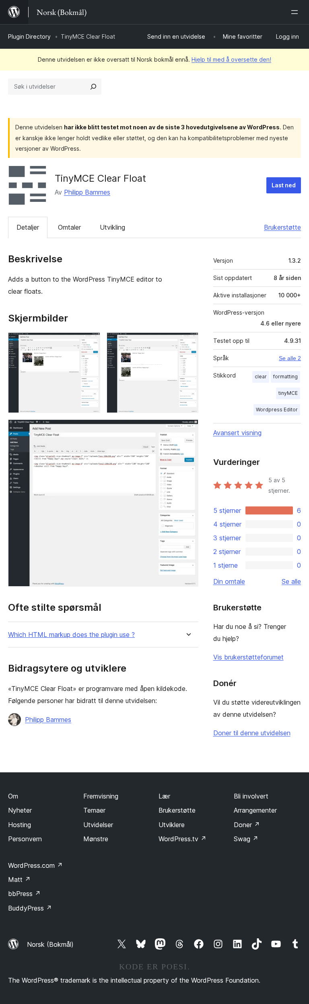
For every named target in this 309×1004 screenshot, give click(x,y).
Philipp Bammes (87, 192)
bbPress (24, 894)
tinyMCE (288, 393)
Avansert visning (237, 433)
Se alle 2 (290, 358)
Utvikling (112, 227)
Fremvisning (100, 796)
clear (261, 376)
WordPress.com (35, 865)
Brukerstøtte (282, 227)
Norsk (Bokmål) (50, 944)
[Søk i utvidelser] (93, 87)
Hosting (19, 825)
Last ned (284, 185)
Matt (19, 879)
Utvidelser (98, 825)
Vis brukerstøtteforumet (248, 657)
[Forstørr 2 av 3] (187, 343)
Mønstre (95, 839)
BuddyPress (30, 908)
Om (13, 796)
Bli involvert (251, 796)
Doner (247, 825)
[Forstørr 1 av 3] (89, 343)
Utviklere (172, 825)
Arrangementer (255, 810)
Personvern (25, 839)
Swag (246, 839)
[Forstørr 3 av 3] (187, 430)
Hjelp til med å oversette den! (231, 59)
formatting (285, 376)
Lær (164, 796)
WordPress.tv (182, 839)
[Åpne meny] (296, 12)
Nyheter (20, 810)
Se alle (291, 581)
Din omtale (229, 581)
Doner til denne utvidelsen (251, 733)
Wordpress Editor (277, 410)
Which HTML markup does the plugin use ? (71, 635)
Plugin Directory (29, 36)
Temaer (94, 810)
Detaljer (27, 227)
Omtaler (69, 227)
